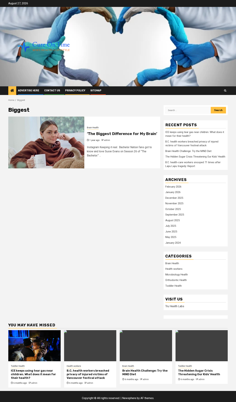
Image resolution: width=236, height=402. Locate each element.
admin (107, 140)
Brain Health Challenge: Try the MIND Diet (188, 151)
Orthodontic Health (176, 280)
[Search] (225, 90)
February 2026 (173, 186)
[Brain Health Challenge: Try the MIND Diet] (146, 345)
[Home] (12, 90)
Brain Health (93, 127)
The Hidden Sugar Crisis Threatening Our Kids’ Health (195, 156)
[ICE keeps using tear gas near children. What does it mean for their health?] (34, 345)
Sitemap (95, 90)
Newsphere (129, 398)
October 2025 (173, 209)
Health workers (173, 268)
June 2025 (171, 231)
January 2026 (173, 192)
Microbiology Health (176, 274)
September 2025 (174, 214)
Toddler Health (173, 285)
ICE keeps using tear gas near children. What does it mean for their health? (33, 374)
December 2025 (174, 197)
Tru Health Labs (174, 306)
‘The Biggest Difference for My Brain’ (122, 133)
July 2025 (170, 225)
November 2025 (174, 203)
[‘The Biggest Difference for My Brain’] (46, 142)
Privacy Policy (75, 90)
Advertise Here (28, 90)
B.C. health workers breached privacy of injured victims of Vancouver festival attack (88, 374)
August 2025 (172, 220)
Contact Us (52, 90)
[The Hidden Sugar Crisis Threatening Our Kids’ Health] (202, 345)
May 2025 (170, 237)
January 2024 (173, 242)
